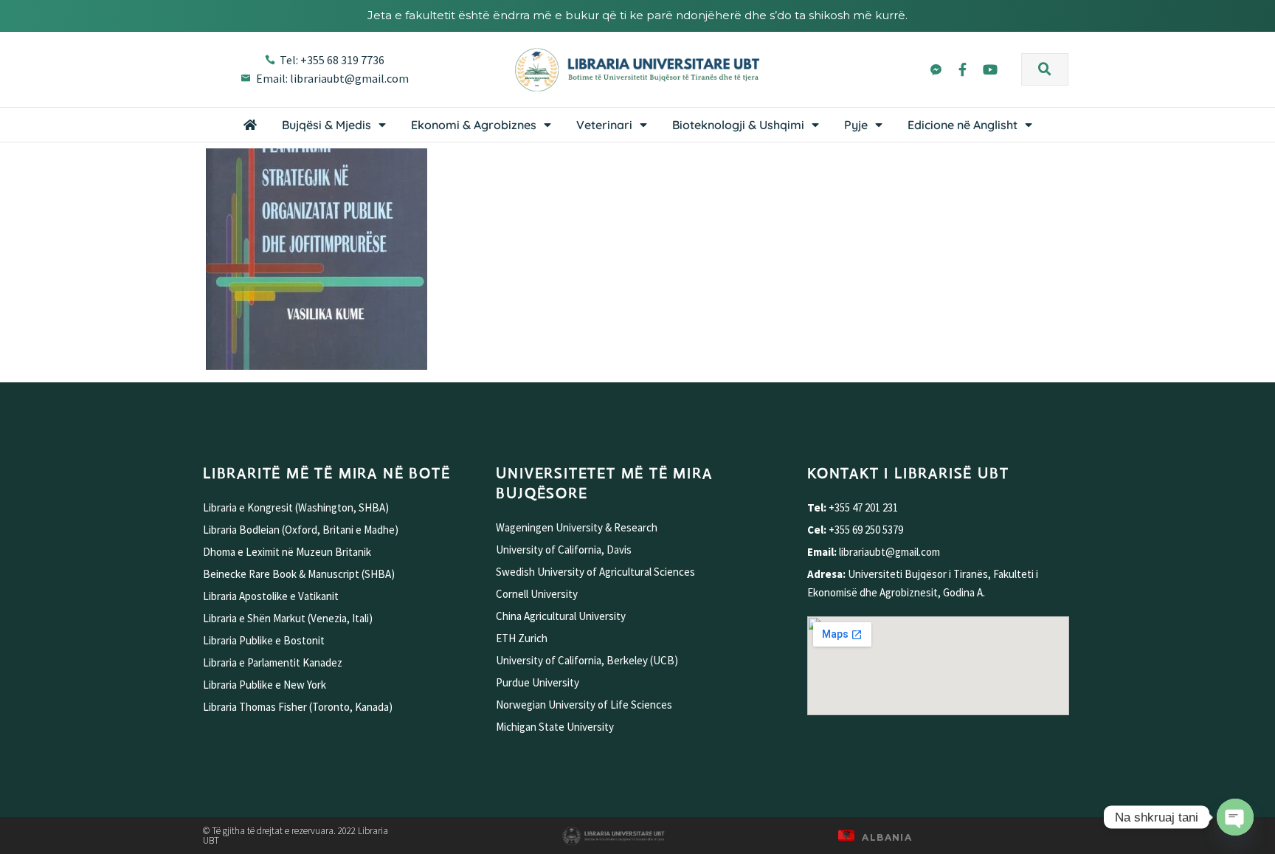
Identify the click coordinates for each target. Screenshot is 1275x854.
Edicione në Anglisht (962, 124)
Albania (887, 837)
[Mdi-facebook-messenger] (935, 69)
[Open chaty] (1235, 817)
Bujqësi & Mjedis (326, 124)
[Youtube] (990, 69)
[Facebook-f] (963, 69)
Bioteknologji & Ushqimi (738, 124)
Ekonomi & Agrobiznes (473, 124)
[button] (1045, 69)
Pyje (856, 124)
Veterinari (604, 124)
